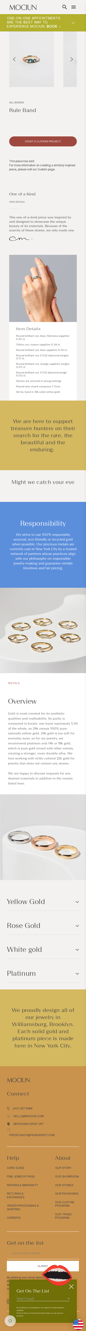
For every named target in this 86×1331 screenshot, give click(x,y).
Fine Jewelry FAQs (21, 1176)
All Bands (16, 102)
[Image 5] (69, 78)
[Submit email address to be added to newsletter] (68, 1298)
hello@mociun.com (28, 1116)
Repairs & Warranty (22, 1185)
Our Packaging (66, 1193)
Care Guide (15, 1168)
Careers (13, 1217)
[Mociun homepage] (23, 7)
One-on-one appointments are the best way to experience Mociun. (34, 22)
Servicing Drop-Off (28, 1124)
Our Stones (64, 1185)
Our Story (63, 1168)
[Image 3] (63, 78)
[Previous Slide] (14, 59)
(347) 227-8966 (22, 1108)
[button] (65, 7)
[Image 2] (61, 78)
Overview (22, 701)
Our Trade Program (63, 1216)
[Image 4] (66, 78)
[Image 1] (58, 78)
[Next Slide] (72, 59)
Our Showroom (67, 1176)
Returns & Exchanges (15, 1195)
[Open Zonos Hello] (76, 1322)
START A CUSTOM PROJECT (43, 141)
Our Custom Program (64, 1204)
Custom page (46, 169)
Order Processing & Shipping (23, 1207)
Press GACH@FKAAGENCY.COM (32, 1135)
